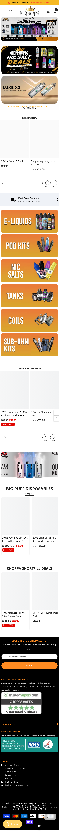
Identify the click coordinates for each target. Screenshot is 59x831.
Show (39, 826)
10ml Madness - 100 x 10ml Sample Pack (13, 614)
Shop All (29, 494)
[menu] (3, 11)
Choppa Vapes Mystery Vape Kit (43, 163)
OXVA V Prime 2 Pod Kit (13, 161)
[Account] (48, 11)
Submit (29, 665)
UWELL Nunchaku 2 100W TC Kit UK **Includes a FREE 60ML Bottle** (14, 414)
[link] (26, 200)
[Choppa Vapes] (29, 221)
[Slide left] (45, 183)
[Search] (10, 11)
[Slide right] (53, 183)
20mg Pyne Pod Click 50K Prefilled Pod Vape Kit (15, 539)
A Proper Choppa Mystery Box (44, 414)
